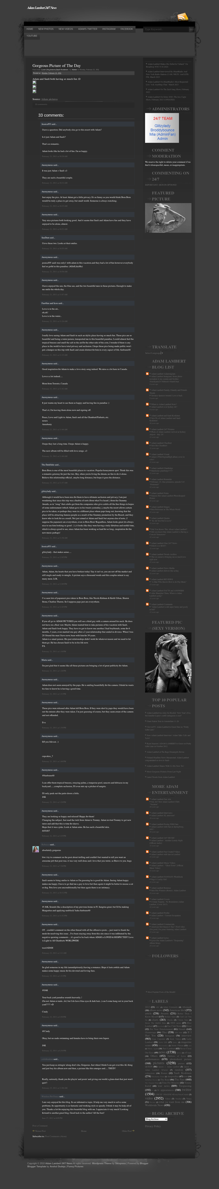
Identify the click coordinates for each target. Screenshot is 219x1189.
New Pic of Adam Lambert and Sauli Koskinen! (165, 419)
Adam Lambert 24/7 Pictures (163, 429)
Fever (188, 1026)
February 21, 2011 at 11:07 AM (54, 294)
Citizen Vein (183, 1020)
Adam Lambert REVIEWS (162, 579)
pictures (52, 70)
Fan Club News (174, 1026)
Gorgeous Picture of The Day (57, 65)
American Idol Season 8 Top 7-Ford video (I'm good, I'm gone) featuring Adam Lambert (168, 928)
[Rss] (183, 11)
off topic (188, 1052)
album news (155, 1010)
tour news (163, 1085)
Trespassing (185, 1085)
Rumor (164, 1073)
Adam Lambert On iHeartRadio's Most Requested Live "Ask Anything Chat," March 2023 (167, 83)
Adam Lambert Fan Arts (161, 799)
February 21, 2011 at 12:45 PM (54, 607)
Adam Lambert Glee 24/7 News (164, 543)
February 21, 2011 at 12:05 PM (54, 557)
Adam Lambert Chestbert (161, 442)
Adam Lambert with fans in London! (166, 854)
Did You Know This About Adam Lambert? (169, 529)
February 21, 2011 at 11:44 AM (54, 429)
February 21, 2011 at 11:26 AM (54, 321)
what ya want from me (172, 1102)
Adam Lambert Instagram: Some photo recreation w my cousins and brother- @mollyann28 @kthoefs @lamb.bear (166, 379)
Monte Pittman (177, 1045)
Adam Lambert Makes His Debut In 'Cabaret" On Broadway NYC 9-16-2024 (167, 65)
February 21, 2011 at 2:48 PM (54, 761)
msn (190, 1045)
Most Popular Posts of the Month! (162, 992)
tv (152, 1090)
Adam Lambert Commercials (163, 924)
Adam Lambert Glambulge (162, 468)
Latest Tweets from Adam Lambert (161, 777)
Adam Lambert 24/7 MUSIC (163, 837)
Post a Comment (40, 1125)
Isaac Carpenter (158, 1039)
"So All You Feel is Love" (161, 520)
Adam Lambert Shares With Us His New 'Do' (165, 765)
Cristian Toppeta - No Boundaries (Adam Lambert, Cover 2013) (167, 903)
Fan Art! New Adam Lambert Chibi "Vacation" (164, 803)
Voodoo (178, 1098)
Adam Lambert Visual (160, 454)
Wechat (152, 1102)
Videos (168, 1098)
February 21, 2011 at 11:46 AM (54, 456)
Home (84, 1130)
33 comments (41, 104)
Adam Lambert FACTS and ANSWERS (167, 590)
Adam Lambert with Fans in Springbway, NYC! (167, 828)
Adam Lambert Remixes (161, 887)
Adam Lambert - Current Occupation (166, 915)
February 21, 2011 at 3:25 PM (54, 836)
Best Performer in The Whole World (165, 509)
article (148, 1013)
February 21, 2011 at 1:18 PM (54, 651)
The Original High (152, 1083)
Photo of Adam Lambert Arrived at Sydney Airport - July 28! (168, 433)
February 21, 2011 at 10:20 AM (54, 156)
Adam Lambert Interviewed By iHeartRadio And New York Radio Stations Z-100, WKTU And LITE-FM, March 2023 (167, 74)
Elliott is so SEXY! (158, 545)
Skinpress (120, 1163)
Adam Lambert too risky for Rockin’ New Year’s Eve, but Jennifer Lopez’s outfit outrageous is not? (168, 714)
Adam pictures (49, 99)
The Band (165, 1079)
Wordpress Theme (101, 1163)
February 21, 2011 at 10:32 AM (54, 183)
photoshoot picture (180, 1059)
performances (152, 1059)
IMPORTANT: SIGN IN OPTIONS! (161, 184)
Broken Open (170, 1016)
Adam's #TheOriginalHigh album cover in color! (167, 458)
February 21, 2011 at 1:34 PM (54, 727)
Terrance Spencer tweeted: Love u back (166, 395)
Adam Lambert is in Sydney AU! (164, 407)
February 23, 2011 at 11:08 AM (54, 1088)
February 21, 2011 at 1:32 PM (54, 694)
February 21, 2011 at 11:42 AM (54, 388)
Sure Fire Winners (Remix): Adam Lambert (168, 890)
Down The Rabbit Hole (155, 1023)
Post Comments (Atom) (56, 1136)
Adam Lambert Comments (162, 604)
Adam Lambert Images (160, 506)
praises (181, 1063)
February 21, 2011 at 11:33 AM (54, 355)
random (179, 1069)
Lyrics (175, 1042)
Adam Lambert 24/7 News (41, 7)
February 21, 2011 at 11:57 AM (54, 482)
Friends (182, 1029)
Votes (188, 1098)
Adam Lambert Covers (160, 899)
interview (186, 1035)
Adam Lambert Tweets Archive (164, 554)
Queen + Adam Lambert (168, 1066)
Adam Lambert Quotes (160, 518)
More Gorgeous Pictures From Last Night (164, 771)
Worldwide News (154, 1105)
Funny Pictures (75, 1166)
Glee (164, 1032)
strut (185, 1076)
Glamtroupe (150, 1032)
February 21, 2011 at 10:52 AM (54, 229)
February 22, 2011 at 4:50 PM (54, 1017)
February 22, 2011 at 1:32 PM (54, 976)
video (149, 1098)
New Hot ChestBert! (159, 445)
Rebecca (45, 844)
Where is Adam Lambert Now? (164, 404)
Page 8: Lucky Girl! (159, 879)
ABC (157, 1007)
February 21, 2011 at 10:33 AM (54, 206)
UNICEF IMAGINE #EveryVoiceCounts (171, 1094)
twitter (186, 1089)
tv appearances (165, 1090)
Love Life (45, 70)
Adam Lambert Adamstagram (163, 373)
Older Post (127, 1130)
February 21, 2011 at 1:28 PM (54, 670)
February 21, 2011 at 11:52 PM (54, 915)
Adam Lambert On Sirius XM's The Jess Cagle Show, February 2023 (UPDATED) (166, 98)
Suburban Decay (151, 1080)
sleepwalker (173, 1076)
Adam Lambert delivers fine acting (165, 570)
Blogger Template (36, 1166)
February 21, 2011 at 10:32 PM (54, 892)
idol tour (178, 1032)
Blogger (144, 1163)
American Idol (177, 1010)
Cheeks (170, 1020)
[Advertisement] (86, 17)
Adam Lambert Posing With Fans (164, 824)
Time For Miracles (170, 1082)
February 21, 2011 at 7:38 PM (54, 866)
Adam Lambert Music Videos (163, 862)
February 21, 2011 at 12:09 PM (54, 584)
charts (155, 1019)
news (162, 1052)
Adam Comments (170, 1007)
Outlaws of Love (177, 1055)
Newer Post (40, 1130)
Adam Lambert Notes (160, 493)
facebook (161, 1026)
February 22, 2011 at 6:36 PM (54, 1050)
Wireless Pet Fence (50, 1096)
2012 (147, 1007)
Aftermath (186, 1007)
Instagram (169, 1035)
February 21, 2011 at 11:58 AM (54, 538)
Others (154, 1055)
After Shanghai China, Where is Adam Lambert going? (166, 594)
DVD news (176, 1022)
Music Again (153, 1048)
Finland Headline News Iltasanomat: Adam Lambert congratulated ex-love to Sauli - (167, 759)
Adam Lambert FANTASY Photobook (167, 876)
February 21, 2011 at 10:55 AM (54, 248)
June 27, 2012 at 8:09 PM (52, 1118)
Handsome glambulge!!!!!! (162, 470)
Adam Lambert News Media (162, 568)
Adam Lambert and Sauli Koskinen (165, 415)
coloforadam (47, 1059)
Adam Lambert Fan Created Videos (165, 851)
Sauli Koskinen (62, 70)
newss (179, 1052)
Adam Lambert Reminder (161, 479)
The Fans (180, 1079)
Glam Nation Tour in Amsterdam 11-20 (163, 721)
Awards (164, 1013)
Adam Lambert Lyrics (160, 937)
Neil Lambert (169, 1048)
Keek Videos (175, 1039)
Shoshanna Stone (158, 1076)
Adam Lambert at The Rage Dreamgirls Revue (165, 751)
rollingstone (150, 1073)
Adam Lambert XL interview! (163, 815)
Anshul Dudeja (57, 1166)
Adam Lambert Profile (160, 912)
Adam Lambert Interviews (161, 812)
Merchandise (163, 1045)
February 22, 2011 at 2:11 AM (54, 953)
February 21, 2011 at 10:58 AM (54, 271)
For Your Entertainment (161, 1029)
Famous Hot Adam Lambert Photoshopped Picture (167, 497)
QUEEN (148, 1066)
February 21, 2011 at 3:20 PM (54, 802)
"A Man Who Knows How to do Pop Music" (169, 582)
